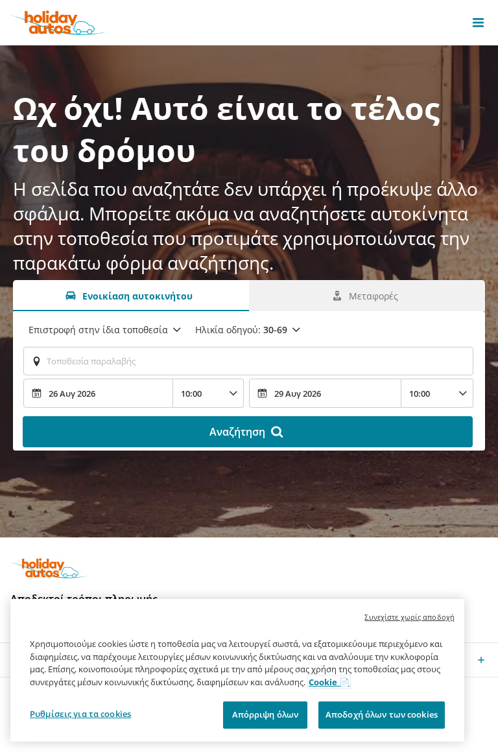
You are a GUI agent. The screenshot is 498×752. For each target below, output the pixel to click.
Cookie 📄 (329, 682)
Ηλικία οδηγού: (241, 329)
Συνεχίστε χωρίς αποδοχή (409, 617)
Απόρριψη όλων (265, 714)
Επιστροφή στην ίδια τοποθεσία (98, 329)
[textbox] (248, 361)
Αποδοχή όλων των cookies (382, 714)
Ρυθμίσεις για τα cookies (80, 714)
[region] (237, 670)
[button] (478, 23)
